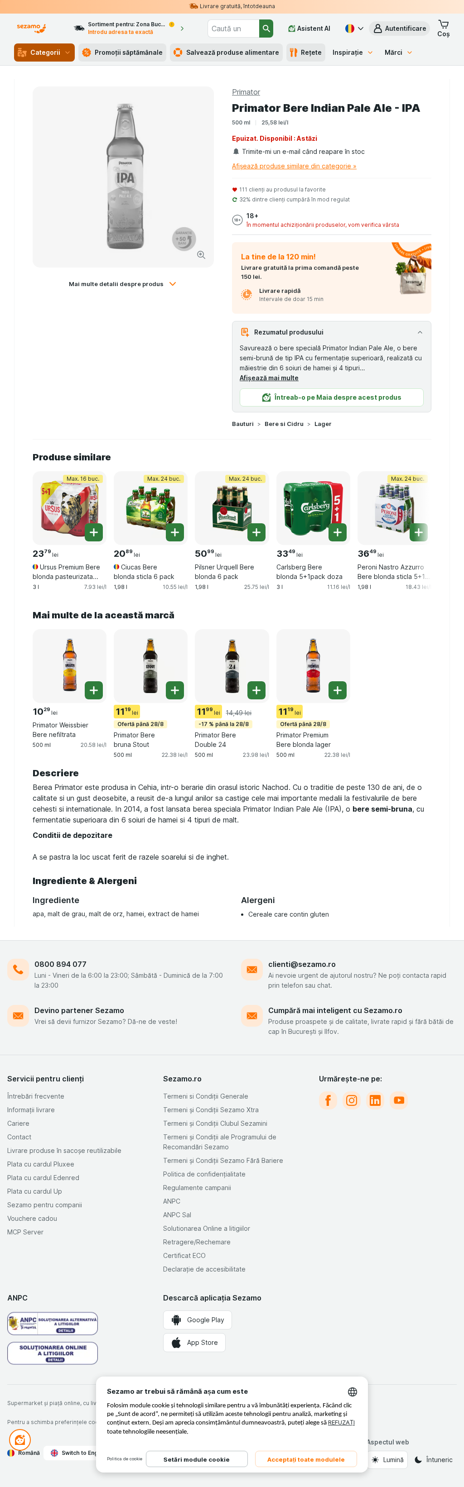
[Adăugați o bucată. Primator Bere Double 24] (256, 690)
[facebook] (328, 1100)
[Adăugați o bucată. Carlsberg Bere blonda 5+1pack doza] (338, 532)
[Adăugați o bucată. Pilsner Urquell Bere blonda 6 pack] (256, 532)
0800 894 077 (60, 964)
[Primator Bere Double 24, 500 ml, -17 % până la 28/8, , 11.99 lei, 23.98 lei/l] (232, 666)
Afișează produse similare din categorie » (294, 166)
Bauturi (243, 423)
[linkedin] (375, 1100)
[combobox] (233, 28)
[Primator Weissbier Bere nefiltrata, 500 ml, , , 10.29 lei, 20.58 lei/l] (69, 666)
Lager (323, 423)
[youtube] (399, 1100)
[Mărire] (201, 255)
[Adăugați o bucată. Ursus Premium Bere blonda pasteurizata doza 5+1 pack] (94, 532)
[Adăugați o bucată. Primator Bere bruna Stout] (175, 690)
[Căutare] (266, 28)
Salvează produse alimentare (232, 52)
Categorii (45, 52)
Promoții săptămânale (129, 52)
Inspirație (348, 52)
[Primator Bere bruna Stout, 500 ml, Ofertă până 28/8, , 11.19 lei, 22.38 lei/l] (151, 666)
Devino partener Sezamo (79, 1010)
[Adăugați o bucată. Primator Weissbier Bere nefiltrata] (94, 690)
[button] (399, 28)
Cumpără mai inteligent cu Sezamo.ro (335, 1010)
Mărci (393, 52)
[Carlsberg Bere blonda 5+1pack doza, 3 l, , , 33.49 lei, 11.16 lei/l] (313, 508)
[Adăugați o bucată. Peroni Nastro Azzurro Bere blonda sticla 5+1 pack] (419, 532)
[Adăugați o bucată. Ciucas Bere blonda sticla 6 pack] (175, 532)
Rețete (311, 52)
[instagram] (352, 1100)
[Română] (353, 28)
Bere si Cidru (284, 423)
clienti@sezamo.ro (302, 964)
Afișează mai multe (269, 378)
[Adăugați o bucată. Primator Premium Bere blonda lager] (338, 690)
